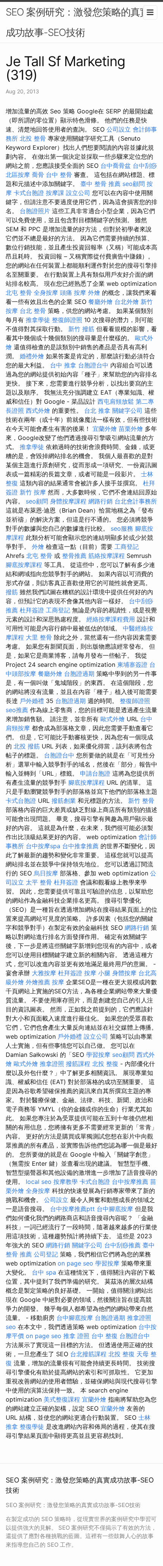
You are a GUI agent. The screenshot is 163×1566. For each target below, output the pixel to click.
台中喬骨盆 (115, 165)
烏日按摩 (46, 873)
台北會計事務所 (135, 501)
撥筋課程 (78, 1063)
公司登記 (46, 1254)
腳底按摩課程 (24, 564)
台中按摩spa (43, 846)
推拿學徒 (38, 320)
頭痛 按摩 (73, 292)
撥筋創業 (64, 800)
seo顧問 (133, 183)
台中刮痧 (145, 165)
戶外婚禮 (32, 701)
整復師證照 (67, 320)
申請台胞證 (95, 773)
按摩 (58, 982)
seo (11, 1327)
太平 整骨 (39, 882)
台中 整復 (104, 1336)
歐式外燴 (112, 719)
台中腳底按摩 (115, 1209)
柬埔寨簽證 (132, 664)
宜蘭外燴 (104, 428)
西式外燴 (38, 410)
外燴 (94, 292)
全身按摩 (46, 292)
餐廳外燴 (100, 301)
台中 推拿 (63, 365)
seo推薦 (17, 710)
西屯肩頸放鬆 (115, 401)
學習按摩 (98, 1054)
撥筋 (12, 592)
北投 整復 (105, 1063)
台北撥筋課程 (88, 1354)
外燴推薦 (38, 982)
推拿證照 (52, 1063)
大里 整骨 (39, 637)
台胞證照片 (35, 211)
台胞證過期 (79, 673)
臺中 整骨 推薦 (100, 183)
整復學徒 (32, 1426)
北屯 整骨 (19, 292)
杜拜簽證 (32, 610)
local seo (39, 1181)
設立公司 (78, 193)
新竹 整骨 (141, 800)
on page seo (75, 1263)
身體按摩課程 (68, 501)
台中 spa (44, 1272)
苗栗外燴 (131, 428)
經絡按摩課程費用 (110, 619)
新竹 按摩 (33, 492)
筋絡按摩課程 (106, 555)
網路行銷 (100, 501)
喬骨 (38, 174)
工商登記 (126, 546)
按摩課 (55, 193)
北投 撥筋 (27, 746)
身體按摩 (124, 973)
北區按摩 (18, 174)
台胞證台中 (93, 365)
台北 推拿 (97, 410)
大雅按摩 (44, 973)
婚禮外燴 (32, 356)
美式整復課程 (62, 1399)
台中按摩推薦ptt (72, 1209)
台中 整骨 (59, 174)
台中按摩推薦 (130, 1181)
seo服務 (122, 528)
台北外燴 (126, 301)
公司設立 (119, 129)
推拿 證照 (76, 1336)
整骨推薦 (74, 555)
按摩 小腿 (97, 973)
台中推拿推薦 (80, 846)
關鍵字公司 (127, 410)
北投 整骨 (33, 138)
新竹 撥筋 (81, 329)
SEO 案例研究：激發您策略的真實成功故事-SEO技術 (77, 22)
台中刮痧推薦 (122, 1245)
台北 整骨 (33, 310)
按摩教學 (65, 1181)
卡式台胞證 (29, 193)
